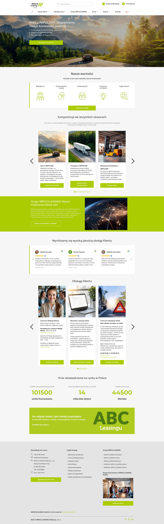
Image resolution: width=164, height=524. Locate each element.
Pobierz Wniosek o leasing (82, 362)
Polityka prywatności (74, 471)
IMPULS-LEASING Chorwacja (113, 455)
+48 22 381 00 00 (39, 454)
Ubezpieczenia (59, 12)
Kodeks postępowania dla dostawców (80, 477)
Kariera (105, 12)
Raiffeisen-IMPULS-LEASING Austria (115, 464)
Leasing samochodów (52, 185)
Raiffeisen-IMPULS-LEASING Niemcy (115, 467)
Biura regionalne (39, 473)
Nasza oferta (42, 12)
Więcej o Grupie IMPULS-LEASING (46, 223)
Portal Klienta (130, 4)
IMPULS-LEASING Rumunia (112, 461)
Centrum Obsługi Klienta (76, 458)
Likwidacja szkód (73, 461)
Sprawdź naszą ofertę (46, 42)
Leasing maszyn (112, 185)
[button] (131, 259)
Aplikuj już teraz (118, 503)
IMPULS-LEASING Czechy (111, 458)
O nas (94, 12)
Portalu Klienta (45, 347)
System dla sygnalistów (75, 474)
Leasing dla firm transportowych (82, 184)
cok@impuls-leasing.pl (47, 332)
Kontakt (118, 12)
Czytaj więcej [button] (39, 267)
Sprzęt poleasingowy (112, 4)
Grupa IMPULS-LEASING (79, 12)
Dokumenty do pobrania (75, 455)
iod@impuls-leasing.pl (68, 512)
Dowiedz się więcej (82, 108)
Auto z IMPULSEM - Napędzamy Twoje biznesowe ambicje (52, 24)
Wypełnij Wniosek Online (46, 479)
